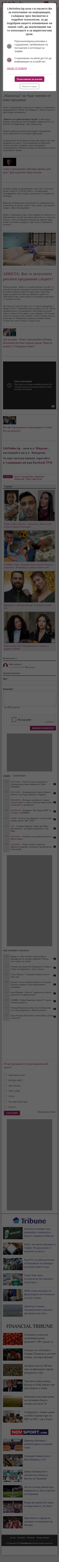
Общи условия (17, 68)
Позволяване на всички (29, 79)
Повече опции (29, 86)
